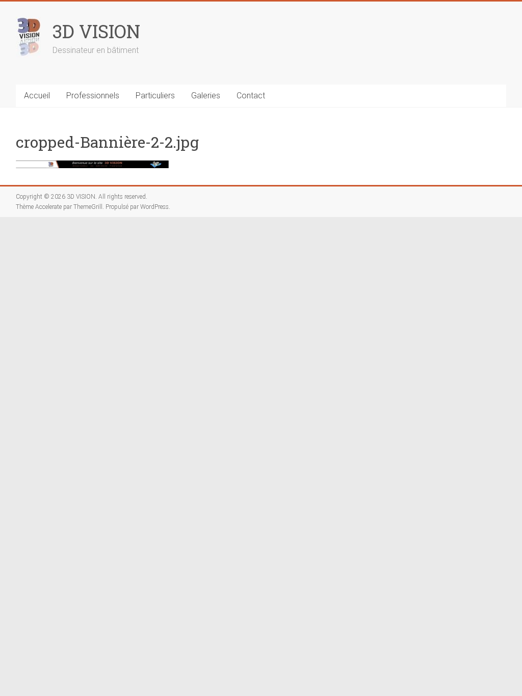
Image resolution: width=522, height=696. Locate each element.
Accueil (37, 95)
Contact (251, 95)
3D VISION (96, 31)
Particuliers (155, 95)
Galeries (205, 95)
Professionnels (92, 95)
